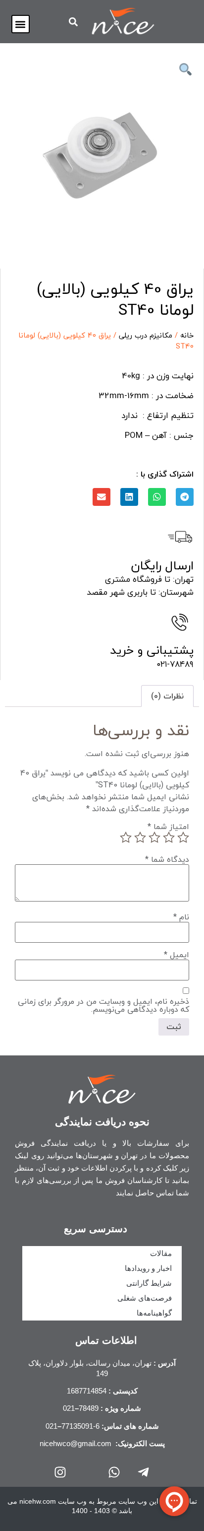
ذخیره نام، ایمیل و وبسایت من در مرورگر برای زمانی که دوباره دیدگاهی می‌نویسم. (103, 1005)
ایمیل (176, 955)
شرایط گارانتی (149, 1283)
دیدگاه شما (167, 859)
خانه (187, 335)
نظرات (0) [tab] (167, 696)
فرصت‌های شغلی (144, 1298)
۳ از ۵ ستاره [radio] (154, 837)
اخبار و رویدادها (148, 1268)
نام (181, 917)
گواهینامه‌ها (154, 1313)
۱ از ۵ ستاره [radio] (183, 837)
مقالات (161, 1253)
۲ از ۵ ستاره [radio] (169, 837)
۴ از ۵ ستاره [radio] (140, 837)
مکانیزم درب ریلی (145, 335)
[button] (20, 24)
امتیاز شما (168, 827)
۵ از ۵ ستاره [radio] (126, 837)
